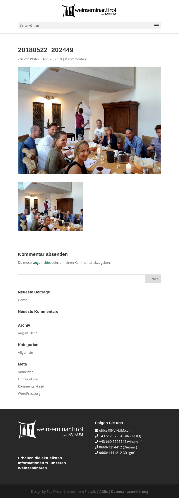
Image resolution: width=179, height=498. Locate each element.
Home (22, 300)
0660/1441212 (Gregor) (116, 452)
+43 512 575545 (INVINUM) (119, 436)
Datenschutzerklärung (129, 491)
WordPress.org (29, 393)
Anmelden (25, 372)
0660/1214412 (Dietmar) (117, 447)
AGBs (103, 491)
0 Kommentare (76, 59)
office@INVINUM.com (115, 430)
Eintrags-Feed (28, 379)
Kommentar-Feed (31, 386)
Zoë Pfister (31, 59)
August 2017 (27, 333)
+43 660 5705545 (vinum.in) (120, 441)
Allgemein (25, 352)
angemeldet (42, 262)
